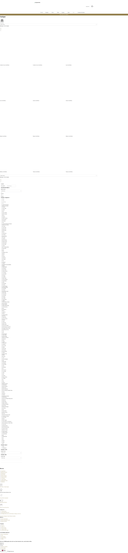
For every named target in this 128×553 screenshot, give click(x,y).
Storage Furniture (4, 431)
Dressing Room (4, 384)
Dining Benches (4, 397)
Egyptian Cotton (4, 353)
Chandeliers (4, 344)
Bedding (3, 265)
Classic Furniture (4, 304)
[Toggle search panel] (45, 5)
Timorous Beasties (4, 279)
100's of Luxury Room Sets (4, 507)
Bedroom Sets (4, 387)
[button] (92, 6)
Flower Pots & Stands (5, 325)
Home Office (4, 405)
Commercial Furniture (5, 204)
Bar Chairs (3, 226)
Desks (3, 409)
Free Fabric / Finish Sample (4, 486)
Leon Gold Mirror (3, 100)
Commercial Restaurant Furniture (7, 223)
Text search (3, 185)
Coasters (3, 321)
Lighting (3, 341)
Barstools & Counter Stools (6, 414)
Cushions (3, 263)
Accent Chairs (4, 417)
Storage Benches (4, 433)
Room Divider (4, 219)
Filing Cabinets (4, 410)
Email (1, 544)
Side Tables (3, 234)
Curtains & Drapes (4, 314)
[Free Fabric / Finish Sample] (1, 485)
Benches (3, 418)
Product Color (3, 451)
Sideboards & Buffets (5, 404)
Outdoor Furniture (4, 218)
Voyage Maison (4, 299)
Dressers (3, 391)
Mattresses (3, 393)
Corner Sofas (4, 424)
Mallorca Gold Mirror (69, 136)
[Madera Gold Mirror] (15, 119)
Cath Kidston (4, 268)
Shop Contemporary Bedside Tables (7, 390)
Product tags (3, 456)
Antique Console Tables (5, 305)
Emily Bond (4, 367)
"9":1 (3, 203)
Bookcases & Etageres (5, 406)
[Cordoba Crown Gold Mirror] (15, 48)
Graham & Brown (4, 271)
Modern (3, 440)
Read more (15, 66)
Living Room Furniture (5, 416)
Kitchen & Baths (4, 336)
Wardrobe (3, 394)
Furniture (3, 382)
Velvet (3, 381)
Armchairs (3, 238)
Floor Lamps (4, 345)
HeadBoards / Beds (5, 252)
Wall (3, 443)
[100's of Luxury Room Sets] (1, 506)
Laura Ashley (4, 272)
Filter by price (3, 189)
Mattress (3, 253)
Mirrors (3, 215)
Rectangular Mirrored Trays (6, 328)
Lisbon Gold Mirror (36, 100)
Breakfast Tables (4, 241)
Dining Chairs (4, 229)
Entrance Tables (4, 212)
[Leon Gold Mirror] (81, 48)
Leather (3, 372)
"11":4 (3, 200)
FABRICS (3, 300)
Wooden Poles (4, 317)
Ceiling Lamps (4, 342)
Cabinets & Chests (4, 432)
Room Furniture (4, 236)
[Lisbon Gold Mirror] (48, 83)
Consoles (3, 209)
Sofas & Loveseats (4, 428)
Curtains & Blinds (4, 286)
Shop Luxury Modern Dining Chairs (7, 398)
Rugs (3, 435)
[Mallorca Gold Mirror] (81, 119)
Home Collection (4, 303)
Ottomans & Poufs (4, 425)
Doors (3, 211)
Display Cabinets (4, 402)
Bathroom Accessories (5, 337)
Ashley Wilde (4, 292)
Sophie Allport (4, 278)
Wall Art (3, 313)
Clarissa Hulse (4, 269)
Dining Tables (4, 230)
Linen (3, 374)
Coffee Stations (4, 242)
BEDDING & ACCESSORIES (6, 264)
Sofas (3, 222)
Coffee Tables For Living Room (6, 421)
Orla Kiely (3, 275)
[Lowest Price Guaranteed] (1, 496)
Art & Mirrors (4, 309)
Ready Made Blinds (5, 287)
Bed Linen (3, 356)
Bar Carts (3, 413)
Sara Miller (3, 276)
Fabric (3, 360)
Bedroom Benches (4, 386)
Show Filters (2, 22)
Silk (2, 379)
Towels (3, 282)
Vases (3, 332)
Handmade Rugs (4, 436)
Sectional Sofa (4, 233)
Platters (3, 340)
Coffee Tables (4, 208)
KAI (2, 368)
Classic (3, 446)
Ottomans (3, 216)
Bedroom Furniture (5, 383)
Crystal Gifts (4, 322)
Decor (3, 308)
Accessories (3, 262)
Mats (3, 439)
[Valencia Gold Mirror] (48, 154)
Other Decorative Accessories (6, 326)
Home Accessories (4, 318)
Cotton (3, 365)
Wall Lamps (4, 349)
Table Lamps (4, 348)
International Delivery (3, 502)
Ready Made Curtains (5, 291)
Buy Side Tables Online (5, 427)
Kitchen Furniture (4, 412)
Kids (3, 437)
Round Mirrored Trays (5, 329)
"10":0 (3, 199)
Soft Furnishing (4, 351)
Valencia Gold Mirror (36, 171)
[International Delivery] (1, 501)
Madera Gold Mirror (3, 136)
